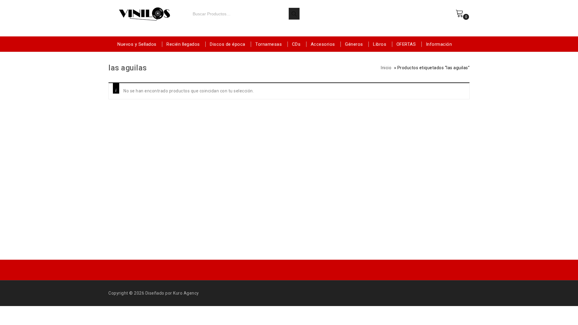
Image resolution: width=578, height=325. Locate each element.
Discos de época (227, 44)
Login (443, 19)
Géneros (354, 44)
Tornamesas (268, 44)
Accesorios (323, 44)
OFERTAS (406, 44)
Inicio (386, 67)
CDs (296, 44)
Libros (379, 44)
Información (439, 44)
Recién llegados (183, 44)
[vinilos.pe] (144, 13)
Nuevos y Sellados (137, 44)
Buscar (294, 14)
